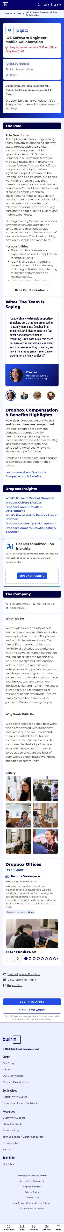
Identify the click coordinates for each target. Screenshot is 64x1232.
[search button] (39, 4)
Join (46, 4)
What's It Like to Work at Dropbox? (29, 498)
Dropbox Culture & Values (23, 502)
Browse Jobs (10, 1143)
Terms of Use (32, 1197)
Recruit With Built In (15, 1096)
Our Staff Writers (13, 1075)
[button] (10, 395)
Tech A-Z (8, 1149)
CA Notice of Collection (32, 1208)
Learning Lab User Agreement (32, 1175)
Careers (7, 1069)
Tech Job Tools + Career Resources (23, 1136)
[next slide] (17, 958)
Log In (57, 4)
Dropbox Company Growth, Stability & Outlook (30, 529)
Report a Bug (11, 1130)
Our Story (9, 1063)
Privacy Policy (32, 1192)
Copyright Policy (32, 1186)
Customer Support (14, 1117)
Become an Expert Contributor (21, 1103)
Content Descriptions (15, 1082)
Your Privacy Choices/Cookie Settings (32, 1203)
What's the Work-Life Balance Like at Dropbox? (31, 517)
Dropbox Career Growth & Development (23, 508)
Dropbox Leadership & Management (30, 523)
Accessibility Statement (32, 1181)
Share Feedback (12, 1124)
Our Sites (8, 1164)
